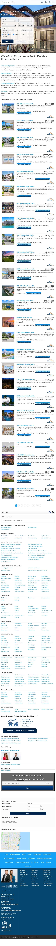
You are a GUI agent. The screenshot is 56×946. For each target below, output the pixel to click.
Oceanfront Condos (19, 679)
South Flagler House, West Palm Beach (37, 550)
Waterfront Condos (19, 677)
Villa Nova (3, 617)
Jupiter (2, 698)
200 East (3, 623)
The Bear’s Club (31, 660)
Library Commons (32, 640)
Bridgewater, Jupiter (5, 570)
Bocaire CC (30, 662)
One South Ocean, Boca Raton (35, 546)
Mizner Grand (4, 628)
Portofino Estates (5, 587)
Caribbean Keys (18, 580)
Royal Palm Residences (33, 625)
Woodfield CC (44, 666)
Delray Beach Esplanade (33, 580)
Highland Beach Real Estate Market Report (11, 743)
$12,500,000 (49, 171)
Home (4, 34)
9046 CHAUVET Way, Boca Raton (26, 137)
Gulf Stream (4, 694)
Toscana (17, 630)
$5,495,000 (49, 443)
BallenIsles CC (4, 660)
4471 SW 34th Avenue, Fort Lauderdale (26, 203)
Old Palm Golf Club (5, 668)
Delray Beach (18, 692)
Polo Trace (43, 649)
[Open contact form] (42, 2)
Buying (2, 709)
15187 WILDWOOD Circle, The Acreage (26, 425)
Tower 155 (43, 625)
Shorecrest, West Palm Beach (8, 559)
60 (33, 505)
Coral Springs (31, 701)
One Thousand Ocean (46, 610)
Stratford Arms (44, 613)
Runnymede (44, 587)
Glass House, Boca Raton (7, 546)
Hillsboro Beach (18, 701)
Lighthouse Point (32, 694)
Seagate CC (44, 664)
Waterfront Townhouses (33, 677)
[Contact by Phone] (46, 2)
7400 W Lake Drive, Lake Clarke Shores (26, 472)
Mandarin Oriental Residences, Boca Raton (11, 544)
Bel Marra (3, 576)
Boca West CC (4, 662)
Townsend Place (45, 630)
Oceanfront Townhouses (33, 679)
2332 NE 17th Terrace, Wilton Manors (26, 489)
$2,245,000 (49, 186)
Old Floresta (4, 598)
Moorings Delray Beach (20, 585)
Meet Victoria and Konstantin (10, 750)
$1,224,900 (49, 426)
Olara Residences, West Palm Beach (9, 557)
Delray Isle (3, 583)
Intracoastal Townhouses (34, 681)
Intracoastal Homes (5, 681)
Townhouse (17, 34)
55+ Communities (19, 686)
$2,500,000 (49, 235)
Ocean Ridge (44, 692)
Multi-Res (5, 37)
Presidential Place (32, 613)
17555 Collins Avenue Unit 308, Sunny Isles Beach (26, 121)
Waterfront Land (45, 677)
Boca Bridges (31, 649)
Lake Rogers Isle (5, 585)
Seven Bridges (31, 645)
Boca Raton (3, 692)
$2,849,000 (49, 252)
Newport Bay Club (5, 642)
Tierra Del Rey (31, 647)
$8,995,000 (49, 286)
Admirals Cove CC (32, 657)
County (4, 19)
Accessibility (26, 937)
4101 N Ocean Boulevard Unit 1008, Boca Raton (26, 104)
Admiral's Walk (18, 623)
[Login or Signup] (50, 2)
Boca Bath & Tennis (46, 636)
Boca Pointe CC (45, 660)
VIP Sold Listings (5, 529)
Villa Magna (44, 615)
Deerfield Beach (18, 694)
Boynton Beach (4, 696)
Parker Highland (5, 613)
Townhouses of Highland (6, 615)
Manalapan (44, 694)
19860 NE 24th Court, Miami (25, 411)
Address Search (18, 538)
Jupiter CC (43, 657)
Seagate (16, 589)
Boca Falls (3, 638)
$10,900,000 (49, 301)
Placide (16, 613)
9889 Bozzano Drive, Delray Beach (26, 186)
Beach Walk (30, 606)
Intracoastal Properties (46, 675)
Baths (28, 23)
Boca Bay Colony (32, 576)
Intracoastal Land (45, 681)
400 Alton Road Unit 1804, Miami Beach (26, 317)
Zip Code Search (45, 535)
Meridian (43, 628)
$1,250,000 (49, 269)
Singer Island (18, 698)
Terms (32, 937)
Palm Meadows (18, 651)
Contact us (4, 91)
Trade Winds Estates (19, 591)
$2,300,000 (49, 411)
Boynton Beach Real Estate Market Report (38, 738)
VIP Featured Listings (6, 527)
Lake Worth (17, 696)
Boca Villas (17, 598)
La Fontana (44, 623)
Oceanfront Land (45, 679)
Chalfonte (3, 608)
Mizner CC (30, 664)
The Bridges (31, 636)
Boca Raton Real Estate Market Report (10, 738)
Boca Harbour (44, 576)
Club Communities (32, 683)
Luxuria (3, 610)
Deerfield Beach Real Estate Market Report (11, 740)
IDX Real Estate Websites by (7, 937)
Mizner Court (4, 630)
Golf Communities (5, 686)
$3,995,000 (49, 218)
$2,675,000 (49, 138)
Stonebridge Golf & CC (20, 666)
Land (23, 34)
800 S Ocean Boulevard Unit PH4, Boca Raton (26, 349)
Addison (3, 606)
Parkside (30, 642)
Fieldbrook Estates (45, 638)
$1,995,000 (49, 121)
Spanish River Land (32, 589)
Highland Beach (31, 692)
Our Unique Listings (5, 711)
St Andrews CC (4, 666)
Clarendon (17, 608)
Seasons (43, 645)
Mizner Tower (31, 628)
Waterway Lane (45, 591)
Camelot (3, 580)
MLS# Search (4, 538)
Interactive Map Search (8, 66)
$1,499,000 (49, 396)
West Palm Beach (32, 698)
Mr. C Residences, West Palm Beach (36, 555)
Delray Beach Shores (46, 580)
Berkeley (17, 649)
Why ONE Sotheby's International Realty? (10, 764)
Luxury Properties (5, 675)
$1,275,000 (49, 203)
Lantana (3, 701)
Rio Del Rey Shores (32, 587)
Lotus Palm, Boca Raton (33, 568)
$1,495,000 (49, 379)
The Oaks (17, 647)
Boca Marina (31, 578)
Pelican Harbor (44, 585)
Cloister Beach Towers (33, 608)
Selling (16, 709)
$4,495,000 (49, 364)
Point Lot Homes (5, 683)
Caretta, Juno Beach (6, 561)
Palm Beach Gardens (6, 703)
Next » (38, 505)
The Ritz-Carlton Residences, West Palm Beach (12, 553)
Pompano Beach (32, 703)
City (19, 19)
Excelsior (43, 608)
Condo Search (31, 535)
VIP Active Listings (32, 527)
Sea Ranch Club (18, 625)
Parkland (43, 698)
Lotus (2, 649)
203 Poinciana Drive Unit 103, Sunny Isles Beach (26, 396)
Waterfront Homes (5, 677)
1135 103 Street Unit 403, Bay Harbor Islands (26, 218)
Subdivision (5, 23)
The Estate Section (5, 591)
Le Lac (2, 600)
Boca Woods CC (18, 662)
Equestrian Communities (47, 683)
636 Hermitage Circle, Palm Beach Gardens (26, 301)
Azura (2, 636)
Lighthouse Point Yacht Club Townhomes (37, 570)
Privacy (36, 937)
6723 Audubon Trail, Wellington (26, 252)
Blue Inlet (17, 576)
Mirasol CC (17, 664)
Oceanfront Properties (33, 675)
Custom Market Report (7, 83)
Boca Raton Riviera (45, 578)
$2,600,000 (49, 318)
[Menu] (53, 2)
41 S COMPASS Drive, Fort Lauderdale (26, 442)
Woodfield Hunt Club (46, 647)
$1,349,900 (49, 332)
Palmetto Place (31, 630)
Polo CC (30, 666)
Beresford (43, 606)
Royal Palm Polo (5, 651)
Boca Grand (4, 625)
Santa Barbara (4, 645)
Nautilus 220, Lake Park (33, 559)
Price (3, 28)
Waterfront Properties (19, 675)
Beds (19, 23)
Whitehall (17, 617)
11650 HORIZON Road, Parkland (26, 332)
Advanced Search (20, 41)
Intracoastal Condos (19, 681)
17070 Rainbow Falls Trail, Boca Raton (26, 235)
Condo (10, 34)
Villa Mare (30, 615)
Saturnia (16, 645)
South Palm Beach (45, 696)
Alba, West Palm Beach (6, 555)
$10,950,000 (49, 349)
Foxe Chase (4, 640)
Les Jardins (17, 640)
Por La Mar (17, 587)
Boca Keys (17, 578)
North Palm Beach (19, 703)
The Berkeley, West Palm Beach (8, 550)
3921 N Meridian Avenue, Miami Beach (26, 286)
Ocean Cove (31, 585)
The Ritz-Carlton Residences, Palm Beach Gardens (40, 553)
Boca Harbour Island (6, 578)
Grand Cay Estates (32, 583)
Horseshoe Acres (45, 598)
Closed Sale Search (46, 538)
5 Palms (30, 623)
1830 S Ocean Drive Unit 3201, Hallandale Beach (26, 154)
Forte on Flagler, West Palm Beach (36, 557)
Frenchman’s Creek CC (20, 668)
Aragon (16, 606)
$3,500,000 (49, 472)
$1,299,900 (49, 489)
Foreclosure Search (32, 538)
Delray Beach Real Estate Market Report (37, 740)
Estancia (30, 638)
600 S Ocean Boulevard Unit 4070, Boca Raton (26, 269)
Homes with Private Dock (20, 683)
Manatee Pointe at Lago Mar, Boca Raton (10, 548)
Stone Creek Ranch (5, 647)
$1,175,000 (49, 104)
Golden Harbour (18, 583)
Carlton (16, 628)
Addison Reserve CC (19, 657)
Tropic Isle (30, 591)
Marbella (17, 610)
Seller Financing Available (20, 711)
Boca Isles (17, 636)
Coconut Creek (44, 701)
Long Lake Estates (45, 640)
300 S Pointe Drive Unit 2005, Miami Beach (26, 364)
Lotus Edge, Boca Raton (6, 568)
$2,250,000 (49, 455)
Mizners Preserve (19, 642)
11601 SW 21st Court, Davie (26, 379)
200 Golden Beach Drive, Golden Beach (26, 171)
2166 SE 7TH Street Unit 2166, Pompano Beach (26, 455)
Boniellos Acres (31, 598)
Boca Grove (17, 660)
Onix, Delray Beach (32, 548)
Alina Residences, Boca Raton (35, 544)
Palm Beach (31, 696)
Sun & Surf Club (45, 589)
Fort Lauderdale (45, 703)
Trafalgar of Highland (19, 615)
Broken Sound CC (45, 662)
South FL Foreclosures (33, 709)
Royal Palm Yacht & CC (6, 657)
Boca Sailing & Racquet (46, 642)
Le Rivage (17, 600)
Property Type (5, 32)
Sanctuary (3, 589)
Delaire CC (3, 664)
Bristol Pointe (18, 638)
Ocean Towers (31, 610)
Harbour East (44, 583)
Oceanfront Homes (5, 679)
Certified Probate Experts (47, 709)
